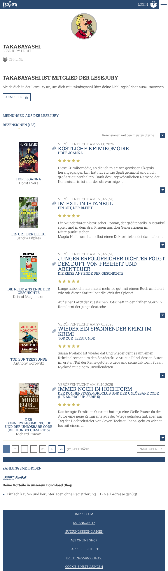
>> (61, 449)
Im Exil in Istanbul (85, 203)
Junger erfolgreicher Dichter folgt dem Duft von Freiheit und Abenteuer (111, 263)
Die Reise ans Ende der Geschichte (28, 291)
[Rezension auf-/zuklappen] (162, 190)
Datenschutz (84, 523)
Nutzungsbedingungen (84, 531)
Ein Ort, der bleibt (28, 234)
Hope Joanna (28, 179)
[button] (147, 4)
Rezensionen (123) (19, 125)
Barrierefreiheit (84, 549)
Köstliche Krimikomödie (93, 148)
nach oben (149, 449)
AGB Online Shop (84, 540)
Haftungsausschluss (84, 558)
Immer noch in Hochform (95, 388)
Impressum (84, 514)
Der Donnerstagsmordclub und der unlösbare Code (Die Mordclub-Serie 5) (28, 424)
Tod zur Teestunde (28, 359)
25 (42, 449)
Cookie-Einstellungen (84, 566)
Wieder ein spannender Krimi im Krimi (105, 331)
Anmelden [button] (14, 97)
